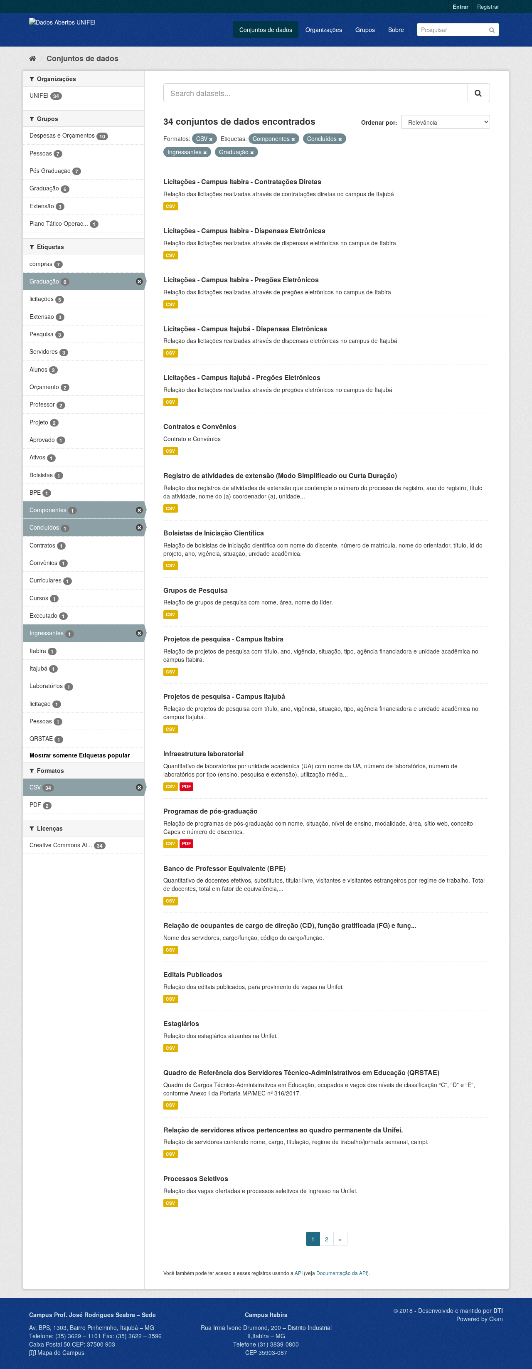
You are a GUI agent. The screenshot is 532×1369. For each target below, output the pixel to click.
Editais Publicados (192, 974)
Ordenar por (378, 122)
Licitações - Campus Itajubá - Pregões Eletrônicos (241, 377)
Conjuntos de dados (265, 29)
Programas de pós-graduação (210, 811)
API (299, 1272)
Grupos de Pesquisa (195, 590)
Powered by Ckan (479, 1319)
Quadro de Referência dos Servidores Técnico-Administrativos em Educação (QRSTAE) (301, 1072)
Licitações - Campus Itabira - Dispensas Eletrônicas (244, 230)
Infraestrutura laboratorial (203, 753)
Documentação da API (341, 1272)
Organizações (323, 29)
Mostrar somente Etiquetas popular (80, 755)
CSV (170, 206)
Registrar (488, 6)
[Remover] (211, 139)
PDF (186, 786)
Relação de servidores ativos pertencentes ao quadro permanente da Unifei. (283, 1130)
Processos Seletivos (195, 1178)
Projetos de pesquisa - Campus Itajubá (224, 696)
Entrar (460, 6)
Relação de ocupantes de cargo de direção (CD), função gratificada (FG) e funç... (289, 925)
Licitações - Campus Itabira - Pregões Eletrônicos (241, 279)
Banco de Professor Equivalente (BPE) (224, 868)
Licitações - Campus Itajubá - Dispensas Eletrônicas (245, 328)
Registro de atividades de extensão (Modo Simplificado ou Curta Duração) (280, 475)
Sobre (396, 29)
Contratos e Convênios (199, 426)
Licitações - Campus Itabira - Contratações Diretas (242, 181)
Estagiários (181, 1023)
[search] (479, 92)
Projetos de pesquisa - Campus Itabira (223, 639)
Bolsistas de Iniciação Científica (213, 533)
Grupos (365, 29)
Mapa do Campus (60, 1352)
